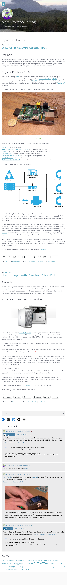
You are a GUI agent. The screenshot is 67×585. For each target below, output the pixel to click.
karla (53, 564)
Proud (27, 567)
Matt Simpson (51, 261)
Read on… (43, 250)
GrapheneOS (10, 435)
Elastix (17, 77)
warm (18, 570)
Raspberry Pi (61, 83)
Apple (26, 402)
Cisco (25, 560)
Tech (6, 261)
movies (3, 567)
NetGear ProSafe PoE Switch (11, 160)
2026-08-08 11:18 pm (23, 525)
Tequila (53, 567)
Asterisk (42, 79)
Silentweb (9, 529)
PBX (29, 261)
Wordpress (36, 570)
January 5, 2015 (7, 272)
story (43, 567)
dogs (56, 560)
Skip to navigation (3, 4)
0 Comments (16, 261)
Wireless (31, 570)
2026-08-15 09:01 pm (23, 474)
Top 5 (57, 567)
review (40, 567)
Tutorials (61, 567)
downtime (6, 563)
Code (28, 560)
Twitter (3, 570)
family (16, 564)
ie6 (24, 564)
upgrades (8, 570)
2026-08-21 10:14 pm (23, 431)
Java (50, 564)
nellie (7, 567)
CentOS (34, 81)
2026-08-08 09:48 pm (22, 529)
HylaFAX (54, 79)
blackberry (15, 560)
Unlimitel (4, 233)
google (20, 564)
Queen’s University (25, 333)
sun (51, 567)
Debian (27, 386)
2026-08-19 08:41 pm (23, 465)
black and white (8, 560)
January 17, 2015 (8, 45)
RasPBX (4, 151)
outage (12, 566)
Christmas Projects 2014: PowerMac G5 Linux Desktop (30, 275)
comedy (40, 560)
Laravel (56, 564)
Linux (26, 261)
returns (36, 567)
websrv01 (24, 569)
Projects (33, 261)
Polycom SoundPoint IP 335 (10, 156)
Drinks (12, 564)
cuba (45, 560)
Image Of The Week (37, 563)
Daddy (49, 560)
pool (19, 567)
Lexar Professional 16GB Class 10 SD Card (15, 149)
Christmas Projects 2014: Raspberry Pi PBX (24, 47)
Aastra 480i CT (6, 154)
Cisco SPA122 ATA (7, 158)
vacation (14, 570)
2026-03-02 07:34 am (24, 435)
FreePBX (48, 79)
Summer (48, 567)
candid (21, 560)
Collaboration (33, 560)
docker (52, 560)
